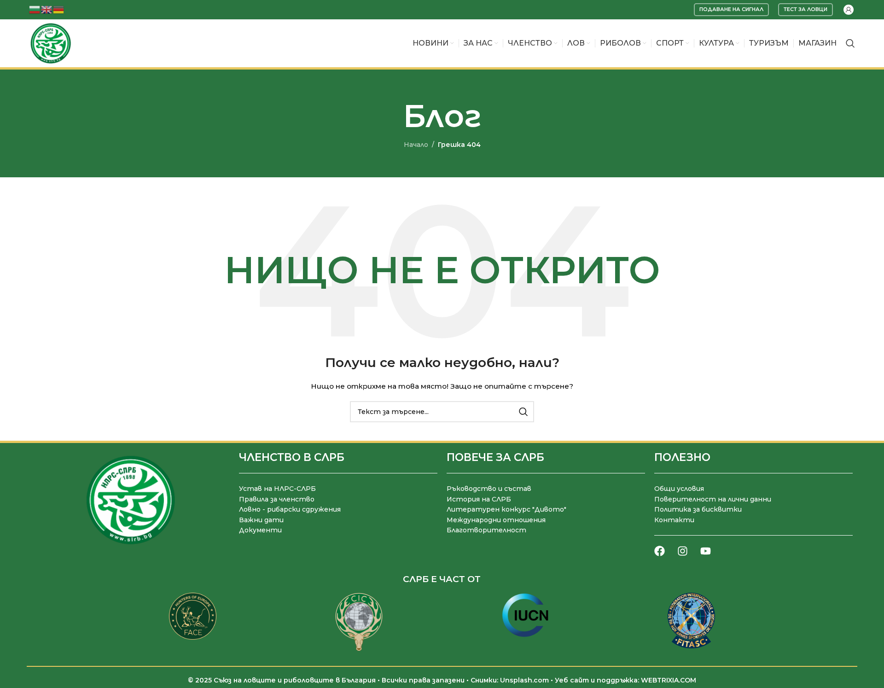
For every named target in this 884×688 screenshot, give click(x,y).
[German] (59, 9)
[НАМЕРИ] (523, 411)
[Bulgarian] (35, 9)
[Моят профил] (848, 9)
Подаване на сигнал (731, 9)
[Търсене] (850, 43)
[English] (47, 9)
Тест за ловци (805, 9)
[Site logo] (50, 43)
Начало (416, 144)
